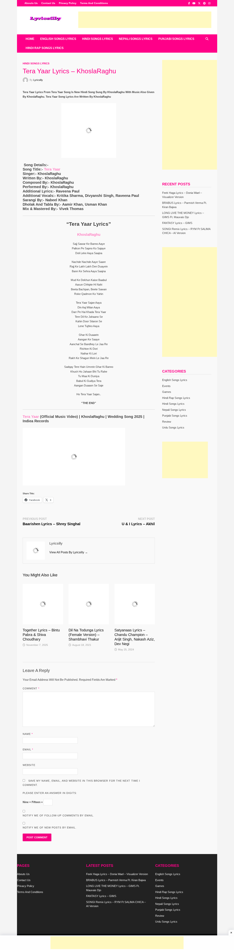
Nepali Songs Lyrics (135, 38)
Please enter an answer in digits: (50, 793)
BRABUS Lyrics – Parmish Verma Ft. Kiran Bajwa (116, 880)
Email (28, 749)
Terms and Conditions (94, 3)
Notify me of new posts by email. (50, 827)
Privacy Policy (67, 3)
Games (166, 391)
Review (166, 421)
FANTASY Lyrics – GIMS (177, 222)
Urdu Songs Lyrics (173, 427)
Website (29, 765)
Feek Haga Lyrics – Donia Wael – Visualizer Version (117, 874)
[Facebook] (189, 3)
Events (166, 386)
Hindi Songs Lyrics (97, 38)
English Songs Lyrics (58, 38)
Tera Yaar (51, 169)
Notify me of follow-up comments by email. (58, 815)
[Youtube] (194, 3)
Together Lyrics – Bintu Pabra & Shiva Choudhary (41, 634)
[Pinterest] (204, 3)
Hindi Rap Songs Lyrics (45, 48)
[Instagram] (209, 3)
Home (30, 38)
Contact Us (48, 3)
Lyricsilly (38, 79)
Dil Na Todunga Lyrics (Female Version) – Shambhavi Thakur (86, 634)
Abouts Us (31, 3)
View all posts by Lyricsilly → (68, 552)
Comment (31, 688)
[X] (199, 3)
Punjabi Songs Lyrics (176, 38)
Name (28, 733)
